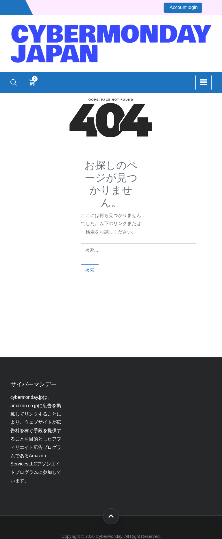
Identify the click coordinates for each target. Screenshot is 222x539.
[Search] (13, 82)
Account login (184, 7)
